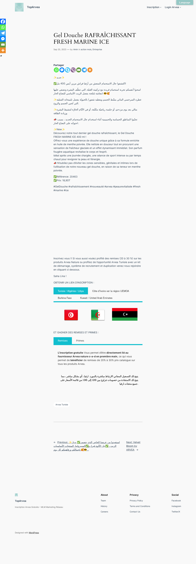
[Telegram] (84, 69)
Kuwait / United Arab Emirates (96, 298)
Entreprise (97, 49)
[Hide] (1, 56)
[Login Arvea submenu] (180, 7)
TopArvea (33, 7)
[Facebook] (3, 21)
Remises (63, 340)
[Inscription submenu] (160, 7)
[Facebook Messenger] (61, 69)
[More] (89, 69)
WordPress (34, 532)
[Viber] (73, 69)
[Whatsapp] (56, 69)
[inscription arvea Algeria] (98, 315)
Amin (75, 49)
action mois (86, 49)
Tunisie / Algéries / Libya (71, 291)
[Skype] (67, 69)
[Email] (78, 69)
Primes (80, 340)
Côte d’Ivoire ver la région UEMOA (110, 291)
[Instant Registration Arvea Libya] (124, 314)
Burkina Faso (65, 298)
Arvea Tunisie (62, 404)
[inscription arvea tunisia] (71, 315)
